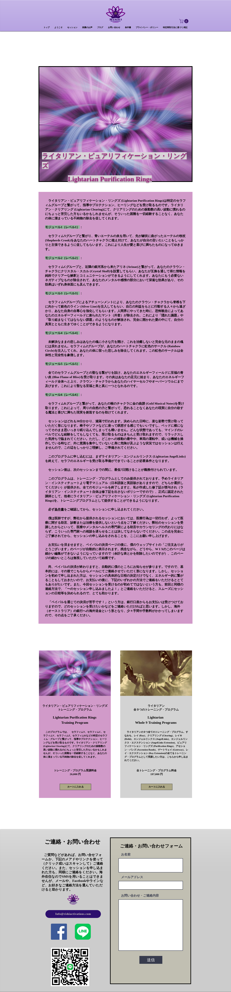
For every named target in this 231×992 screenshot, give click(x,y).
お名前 (126, 854)
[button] (184, 21)
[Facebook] (59, 932)
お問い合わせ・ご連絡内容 (140, 895)
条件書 (59, 509)
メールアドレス (132, 877)
